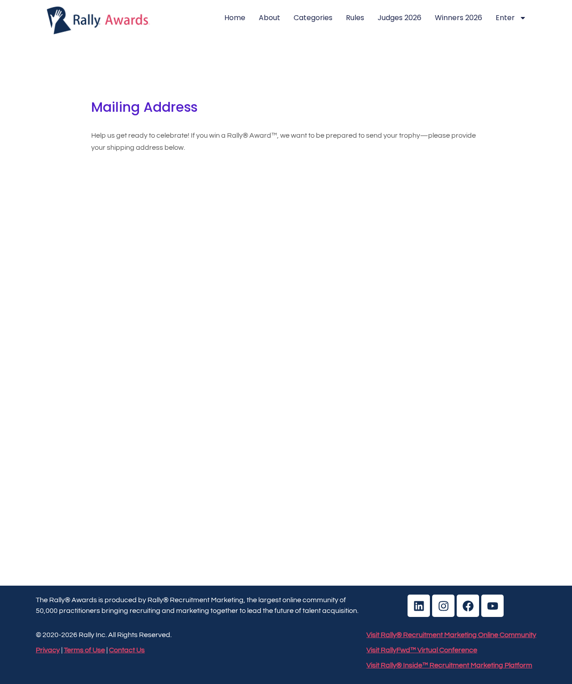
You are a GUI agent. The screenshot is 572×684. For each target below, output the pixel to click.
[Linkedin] (419, 606)
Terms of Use (84, 650)
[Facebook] (468, 606)
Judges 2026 (399, 18)
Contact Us (127, 650)
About (269, 18)
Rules (355, 18)
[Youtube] (492, 606)
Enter (505, 18)
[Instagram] (443, 606)
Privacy (48, 650)
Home (234, 18)
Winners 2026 (458, 18)
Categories (313, 18)
